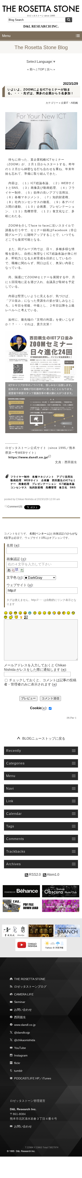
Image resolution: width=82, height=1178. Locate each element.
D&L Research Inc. (23, 1109)
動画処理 (16, 480)
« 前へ (31, 69)
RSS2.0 (34, 874)
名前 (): (13, 545)
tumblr (18, 1070)
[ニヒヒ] (30, 613)
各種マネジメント (43, 476)
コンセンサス (19, 487)
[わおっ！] (34, 613)
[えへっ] (25, 613)
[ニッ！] (5, 617)
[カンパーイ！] (21, 617)
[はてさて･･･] (63, 613)
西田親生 (20, 1017)
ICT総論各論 (67, 483)
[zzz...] (54, 613)
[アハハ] (10, 613)
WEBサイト (31, 480)
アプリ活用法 (65, 476)
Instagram (21, 1055)
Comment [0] (15, 506)
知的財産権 (36, 487)
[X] (68, 718)
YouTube (20, 1048)
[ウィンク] (20, 613)
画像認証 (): (16, 559)
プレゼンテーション (44, 483)
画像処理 (24, 483)
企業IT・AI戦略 (69, 102)
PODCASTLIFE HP (26, 1078)
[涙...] (44, 613)
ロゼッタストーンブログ (30, 986)
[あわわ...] (59, 613)
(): (38, 708)
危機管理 (51, 487)
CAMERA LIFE (23, 994)
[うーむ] (39, 613)
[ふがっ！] (49, 613)
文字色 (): (15, 577)
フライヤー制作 (20, 476)
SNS (73, 487)
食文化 (63, 487)
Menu (6, 36)
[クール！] (15, 613)
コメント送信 (50, 698)
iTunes (46, 1078)
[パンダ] (26, 617)
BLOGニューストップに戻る (43, 738)
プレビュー (28, 698)
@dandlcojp (22, 1032)
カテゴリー (52, 102)
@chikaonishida (24, 1040)
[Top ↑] (73, 718)
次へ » (51, 69)
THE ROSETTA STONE (29, 979)
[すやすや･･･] (68, 613)
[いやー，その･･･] (11, 617)
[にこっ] (5, 613)
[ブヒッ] (16, 617)
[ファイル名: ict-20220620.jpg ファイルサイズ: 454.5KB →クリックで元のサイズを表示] (41, 382)
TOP (41, 69)
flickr (17, 1063)
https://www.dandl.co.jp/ (28, 457)
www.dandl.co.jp (25, 1024)
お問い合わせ (23, 1009)
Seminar (19, 1002)
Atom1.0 (52, 874)
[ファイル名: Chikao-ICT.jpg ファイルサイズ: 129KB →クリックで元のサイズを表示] (41, 130)
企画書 (45, 480)
